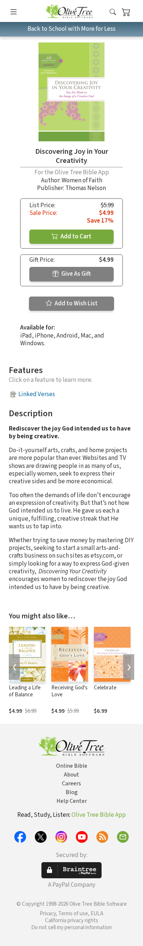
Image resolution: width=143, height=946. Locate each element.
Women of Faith (82, 180)
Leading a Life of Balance (25, 691)
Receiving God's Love (69, 691)
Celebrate (105, 688)
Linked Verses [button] (36, 394)
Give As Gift (75, 273)
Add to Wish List (76, 303)
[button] (113, 12)
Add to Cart (75, 236)
